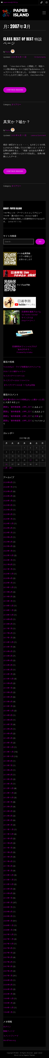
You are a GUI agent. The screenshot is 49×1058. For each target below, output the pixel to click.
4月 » (11, 468)
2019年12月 (8, 587)
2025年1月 (8, 519)
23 (30, 460)
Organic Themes (29, 1055)
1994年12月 (8, 1007)
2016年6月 (8, 651)
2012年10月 (8, 797)
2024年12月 (8, 523)
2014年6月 (8, 729)
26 (6, 464)
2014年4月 (8, 733)
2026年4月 (8, 496)
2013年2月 (8, 779)
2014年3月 (8, 738)
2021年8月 (8, 564)
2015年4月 (8, 701)
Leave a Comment (38, 135)
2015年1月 (8, 706)
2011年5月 (8, 857)
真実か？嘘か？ (16, 121)
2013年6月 (8, 770)
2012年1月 (8, 825)
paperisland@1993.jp (10, 2)
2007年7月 (8, 953)
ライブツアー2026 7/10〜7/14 (16, 380)
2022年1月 (8, 560)
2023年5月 (8, 542)
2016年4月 (8, 660)
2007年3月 (8, 966)
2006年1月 (8, 994)
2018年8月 (8, 619)
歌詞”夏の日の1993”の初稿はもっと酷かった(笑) (24, 399)
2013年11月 (8, 752)
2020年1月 (8, 583)
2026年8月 (8, 482)
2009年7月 (8, 907)
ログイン (7, 1027)
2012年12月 (8, 788)
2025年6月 (8, 510)
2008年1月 (8, 930)
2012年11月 (8, 793)
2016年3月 (8, 665)
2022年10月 (8, 555)
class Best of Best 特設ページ (22, 41)
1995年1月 (8, 1003)
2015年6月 (8, 692)
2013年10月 (8, 756)
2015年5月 (8, 697)
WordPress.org (9, 1040)
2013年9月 (8, 761)
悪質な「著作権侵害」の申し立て (17, 407)
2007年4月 (8, 962)
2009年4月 (8, 911)
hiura (7, 52)
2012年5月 (8, 811)
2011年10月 (8, 834)
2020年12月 (8, 574)
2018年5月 (8, 624)
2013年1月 (8, 784)
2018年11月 (8, 610)
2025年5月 (8, 514)
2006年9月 (8, 980)
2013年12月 (8, 747)
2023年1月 (8, 551)
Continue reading (16, 91)
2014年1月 (8, 743)
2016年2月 (8, 670)
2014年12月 (8, 711)
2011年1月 (8, 870)
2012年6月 (8, 806)
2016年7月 (8, 647)
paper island (21, 12)
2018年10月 (8, 615)
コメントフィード (11, 1036)
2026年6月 (8, 491)
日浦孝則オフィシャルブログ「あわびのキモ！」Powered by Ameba (24, 349)
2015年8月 (8, 683)
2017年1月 (8, 637)
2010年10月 (8, 884)
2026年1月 (8, 500)
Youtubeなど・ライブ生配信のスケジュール (22, 367)
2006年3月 (8, 989)
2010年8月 (8, 893)
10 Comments (40, 57)
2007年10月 (8, 944)
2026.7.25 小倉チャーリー (14, 371)
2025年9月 (8, 505)
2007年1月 (8, 976)
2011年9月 (8, 838)
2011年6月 (8, 852)
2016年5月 (8, 656)
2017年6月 (8, 633)
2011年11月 (8, 829)
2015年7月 (8, 688)
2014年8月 (8, 720)
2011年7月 (8, 848)
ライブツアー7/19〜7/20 (13, 376)
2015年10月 (8, 679)
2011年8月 (8, 843)
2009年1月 (8, 921)
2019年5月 (8, 596)
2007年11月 (8, 939)
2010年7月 (8, 898)
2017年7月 (8, 628)
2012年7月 (8, 802)
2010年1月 (8, 902)
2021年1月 (8, 569)
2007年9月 (8, 948)
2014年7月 (8, 724)
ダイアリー (16, 104)
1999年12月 (8, 998)
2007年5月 (8, 957)
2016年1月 (8, 674)
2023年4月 (8, 546)
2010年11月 (8, 880)
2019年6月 (8, 592)
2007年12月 (8, 934)
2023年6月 (8, 537)
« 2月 (5, 468)
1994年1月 (8, 1012)
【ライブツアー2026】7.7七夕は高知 (19, 385)
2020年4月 (8, 578)
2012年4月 (8, 816)
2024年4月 (8, 528)
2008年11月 (8, 925)
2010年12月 (8, 875)
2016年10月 (8, 642)
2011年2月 (8, 866)
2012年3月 (8, 820)
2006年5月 (8, 985)
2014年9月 (8, 715)
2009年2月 (8, 916)
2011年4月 (8, 861)
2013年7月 (8, 765)
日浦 (36, 416)
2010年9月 (8, 889)
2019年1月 (8, 601)
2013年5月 (8, 775)
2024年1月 (8, 532)
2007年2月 (8, 971)
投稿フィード (9, 1031)
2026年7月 (8, 487)
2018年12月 (8, 606)
